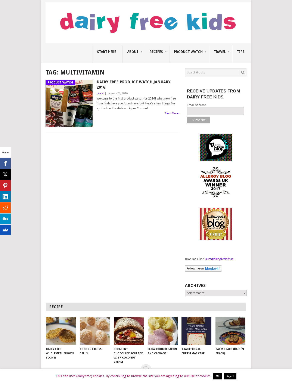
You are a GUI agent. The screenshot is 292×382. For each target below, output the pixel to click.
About (133, 52)
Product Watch (188, 52)
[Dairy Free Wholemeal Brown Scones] (61, 331)
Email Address (196, 105)
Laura (100, 93)
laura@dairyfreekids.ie (219, 259)
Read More (171, 113)
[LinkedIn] (5, 196)
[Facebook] (5, 163)
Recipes (156, 52)
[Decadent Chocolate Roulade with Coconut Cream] (129, 331)
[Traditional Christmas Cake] (196, 331)
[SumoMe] (5, 230)
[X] (5, 174)
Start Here (106, 52)
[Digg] (5, 219)
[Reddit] (5, 207)
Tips (240, 52)
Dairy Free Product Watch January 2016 (134, 84)
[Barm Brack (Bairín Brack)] (230, 331)
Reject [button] (230, 376)
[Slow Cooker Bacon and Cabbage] (163, 331)
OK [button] (218, 376)
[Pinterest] (5, 185)
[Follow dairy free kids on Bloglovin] (203, 270)
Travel (220, 52)
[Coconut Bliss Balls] (95, 331)
